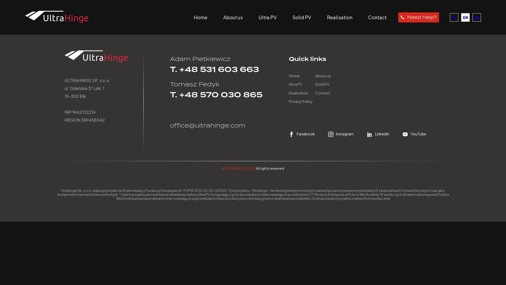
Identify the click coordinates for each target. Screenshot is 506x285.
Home (200, 17)
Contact (377, 17)
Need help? (422, 17)
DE (476, 17)
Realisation (339, 17)
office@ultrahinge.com (207, 125)
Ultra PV (268, 17)
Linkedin (382, 134)
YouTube (418, 134)
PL (454, 17)
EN (465, 17)
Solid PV (302, 17)
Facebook (306, 134)
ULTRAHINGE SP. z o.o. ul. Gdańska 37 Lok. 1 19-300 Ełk (87, 88)
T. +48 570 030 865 (216, 95)
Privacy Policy (301, 101)
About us (233, 17)
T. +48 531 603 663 (214, 69)
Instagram (345, 134)
